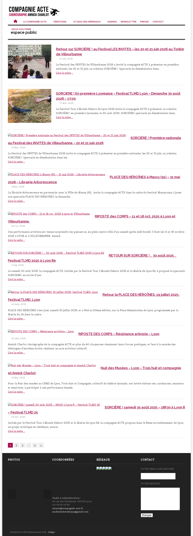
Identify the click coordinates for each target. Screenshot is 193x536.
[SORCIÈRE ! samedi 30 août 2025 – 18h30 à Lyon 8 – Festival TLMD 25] (54, 406)
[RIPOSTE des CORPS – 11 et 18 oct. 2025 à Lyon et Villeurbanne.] (49, 215)
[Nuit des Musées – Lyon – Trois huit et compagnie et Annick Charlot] (52, 366)
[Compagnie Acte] (34, 11)
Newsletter (128, 21)
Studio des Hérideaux (87, 21)
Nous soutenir (21, 29)
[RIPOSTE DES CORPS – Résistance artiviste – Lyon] (41, 332)
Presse (144, 21)
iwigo (51, 532)
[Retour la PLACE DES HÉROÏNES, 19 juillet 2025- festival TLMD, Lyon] (53, 293)
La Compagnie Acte (35, 21)
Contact (158, 21)
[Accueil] (15, 21)
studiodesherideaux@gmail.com (70, 511)
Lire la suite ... (64, 73)
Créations (60, 21)
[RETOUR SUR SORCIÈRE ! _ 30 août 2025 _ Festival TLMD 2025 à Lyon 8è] (56, 254)
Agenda (112, 21)
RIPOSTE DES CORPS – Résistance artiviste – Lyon (118, 334)
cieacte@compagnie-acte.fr (67, 508)
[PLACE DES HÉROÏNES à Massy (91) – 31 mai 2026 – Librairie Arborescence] (56, 176)
